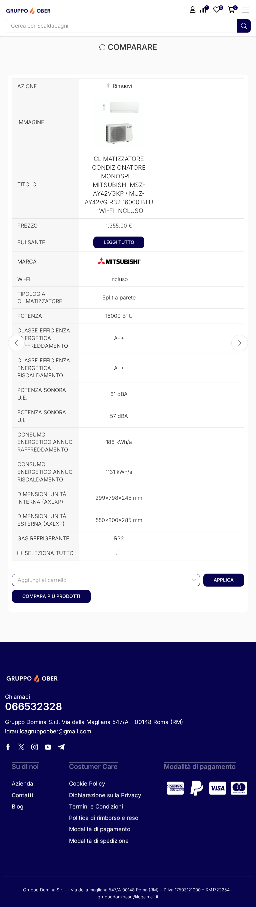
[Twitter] (21, 747)
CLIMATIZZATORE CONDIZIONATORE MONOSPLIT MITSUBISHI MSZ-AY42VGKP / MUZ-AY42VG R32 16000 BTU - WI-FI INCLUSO (119, 184)
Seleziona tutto (49, 553)
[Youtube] (48, 747)
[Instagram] (34, 747)
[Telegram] (61, 747)
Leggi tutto (119, 242)
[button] (218, 9)
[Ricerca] (244, 26)
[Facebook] (8, 747)
